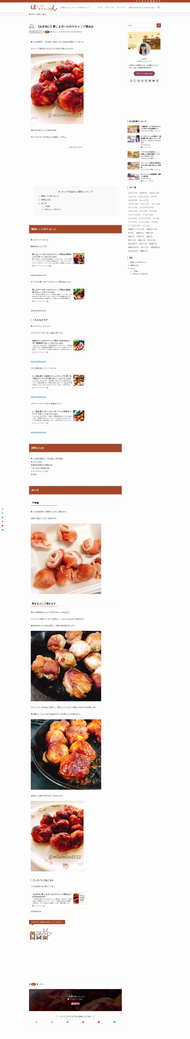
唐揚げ (149, 233)
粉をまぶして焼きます (53, 209)
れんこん (144, 200)
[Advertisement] (75, 164)
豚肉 (47, 32)
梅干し (132, 240)
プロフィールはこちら (144, 73)
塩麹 (131, 236)
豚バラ (143, 244)
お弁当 (143, 193)
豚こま (55, 32)
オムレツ (144, 204)
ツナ (156, 218)
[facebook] (136, 1)
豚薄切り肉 (133, 247)
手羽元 (140, 236)
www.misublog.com (38, 275)
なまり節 (132, 200)
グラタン (132, 211)
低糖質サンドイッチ (136, 229)
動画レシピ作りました (50, 196)
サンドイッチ (134, 215)
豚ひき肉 (132, 244)
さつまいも (143, 196)
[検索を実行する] (159, 25)
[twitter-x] (139, 1)
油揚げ (141, 240)
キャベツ (132, 207)
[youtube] (153, 1)
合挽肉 (139, 233)
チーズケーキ (145, 218)
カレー (156, 204)
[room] (148, 1)
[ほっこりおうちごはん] (43, 7)
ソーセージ (147, 215)
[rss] (159, 1)
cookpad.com (36, 911)
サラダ (153, 211)
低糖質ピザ (152, 229)
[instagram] (142, 1)
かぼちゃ (154, 193)
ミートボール (134, 225)
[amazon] (156, 1)
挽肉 (149, 236)
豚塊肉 (153, 244)
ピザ (154, 222)
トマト (132, 222)
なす (154, 196)
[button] (36, 1022)
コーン (143, 211)
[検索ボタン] (158, 7)
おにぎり (132, 193)
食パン (144, 247)
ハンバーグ (144, 222)
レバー (146, 225)
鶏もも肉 (133, 251)
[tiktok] (145, 1)
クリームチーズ (146, 207)
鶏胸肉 (144, 251)
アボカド (133, 204)
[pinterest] (151, 1)
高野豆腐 (155, 247)
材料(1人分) (45, 200)
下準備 (47, 206)
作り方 (44, 203)
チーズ (132, 218)
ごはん (132, 196)
